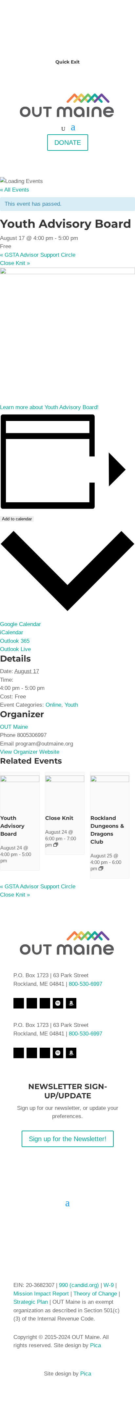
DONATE (67, 142)
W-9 (109, 1285)
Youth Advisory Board (12, 826)
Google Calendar (20, 624)
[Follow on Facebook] (18, 1003)
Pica (95, 1345)
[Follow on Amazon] (71, 1003)
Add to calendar (17, 518)
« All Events (14, 190)
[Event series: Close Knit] (55, 845)
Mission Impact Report (41, 1294)
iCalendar (11, 632)
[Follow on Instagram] (32, 1003)
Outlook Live (15, 649)
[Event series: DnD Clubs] (101, 868)
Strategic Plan (30, 1302)
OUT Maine (14, 727)
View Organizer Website (29, 752)
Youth (71, 705)
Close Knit (15, 263)
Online (53, 705)
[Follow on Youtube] (45, 1003)
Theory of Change (94, 1294)
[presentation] (19, 780)
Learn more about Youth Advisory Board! (49, 407)
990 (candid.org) (79, 1285)
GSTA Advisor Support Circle (37, 255)
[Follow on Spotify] (58, 1003)
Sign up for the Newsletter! (67, 1138)
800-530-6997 (85, 984)
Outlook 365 (14, 641)
